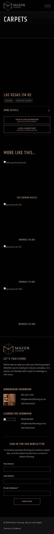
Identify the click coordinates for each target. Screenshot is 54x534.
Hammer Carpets (23, 100)
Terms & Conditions (12, 528)
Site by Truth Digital (33, 522)
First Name (9, 463)
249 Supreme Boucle (27, 198)
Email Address (11, 488)
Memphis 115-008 (27, 324)
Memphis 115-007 (27, 240)
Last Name (9, 475)
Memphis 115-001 (27, 282)
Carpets (8, 100)
